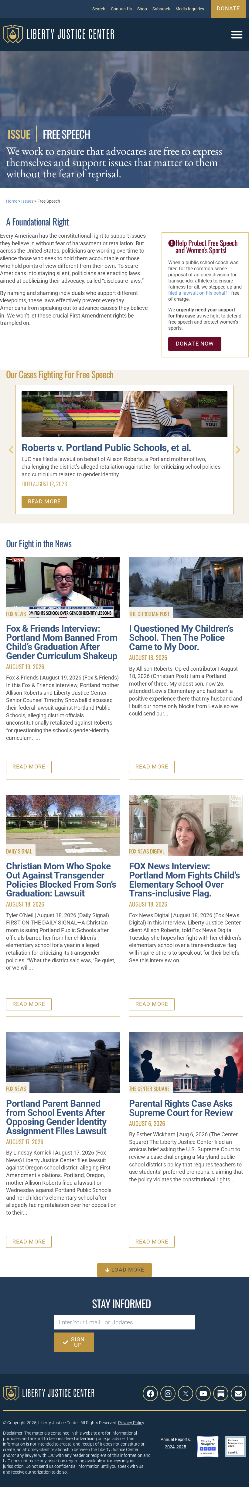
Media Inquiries (190, 8)
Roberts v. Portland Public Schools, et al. (106, 447)
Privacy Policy (131, 1422)
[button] (237, 34)
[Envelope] (238, 1393)
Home (11, 201)
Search (98, 8)
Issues (27, 201)
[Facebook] (150, 1393)
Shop (142, 8)
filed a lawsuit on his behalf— (199, 293)
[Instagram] (168, 1393)
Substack (161, 8)
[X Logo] (185, 1393)
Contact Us (121, 8)
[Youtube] (203, 1393)
